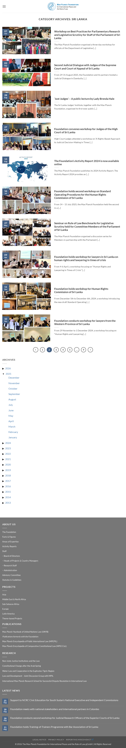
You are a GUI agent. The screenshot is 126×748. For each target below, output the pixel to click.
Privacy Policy (56, 739)
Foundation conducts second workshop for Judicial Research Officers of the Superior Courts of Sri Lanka (64, 717)
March (11, 426)
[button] (4, 6)
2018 (8, 475)
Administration (10, 570)
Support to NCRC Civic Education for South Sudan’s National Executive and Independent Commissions (64, 700)
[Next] (90, 349)
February (13, 431)
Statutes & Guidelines (11, 580)
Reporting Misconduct (78, 739)
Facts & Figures (9, 537)
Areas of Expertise (10, 541)
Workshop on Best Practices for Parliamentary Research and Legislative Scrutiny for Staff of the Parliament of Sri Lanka (87, 35)
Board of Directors (12, 556)
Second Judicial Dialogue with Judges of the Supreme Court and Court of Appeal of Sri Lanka (85, 67)
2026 (8, 368)
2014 (8, 497)
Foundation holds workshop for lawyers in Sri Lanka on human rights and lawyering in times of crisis (86, 258)
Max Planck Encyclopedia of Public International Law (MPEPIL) (29, 641)
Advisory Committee (11, 575)
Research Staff (10, 565)
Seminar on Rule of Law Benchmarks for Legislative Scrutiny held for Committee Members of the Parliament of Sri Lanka (87, 226)
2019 (8, 470)
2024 (8, 442)
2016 (8, 486)
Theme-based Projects (12, 618)
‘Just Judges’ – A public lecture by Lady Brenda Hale (84, 98)
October (12, 388)
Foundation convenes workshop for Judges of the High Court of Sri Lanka (86, 131)
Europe (5, 609)
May (10, 415)
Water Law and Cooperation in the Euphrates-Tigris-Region (28, 671)
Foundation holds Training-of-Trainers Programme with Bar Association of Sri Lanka (54, 726)
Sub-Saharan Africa (10, 604)
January (12, 437)
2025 (8, 373)
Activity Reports (9, 546)
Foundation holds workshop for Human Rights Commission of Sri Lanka (81, 290)
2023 (8, 448)
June (11, 410)
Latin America (8, 613)
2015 (8, 491)
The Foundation (9, 532)
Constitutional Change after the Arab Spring (21, 666)
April (11, 421)
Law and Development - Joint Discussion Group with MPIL (27, 676)
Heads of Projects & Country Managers (21, 560)
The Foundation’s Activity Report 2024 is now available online (86, 162)
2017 (8, 480)
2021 (8, 459)
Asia (4, 594)
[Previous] (35, 349)
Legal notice (39, 739)
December (13, 377)
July (10, 404)
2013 (8, 502)
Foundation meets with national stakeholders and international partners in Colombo (54, 709)
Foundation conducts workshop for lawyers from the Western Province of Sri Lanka (85, 322)
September (14, 393)
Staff (4, 551)
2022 (8, 453)
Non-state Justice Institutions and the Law (21, 661)
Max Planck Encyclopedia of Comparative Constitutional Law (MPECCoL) (34, 646)
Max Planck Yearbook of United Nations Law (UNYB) (25, 632)
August (12, 399)
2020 (8, 464)
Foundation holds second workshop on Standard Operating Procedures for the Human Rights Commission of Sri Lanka (82, 194)
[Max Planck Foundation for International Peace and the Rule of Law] (63, 6)
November (14, 383)
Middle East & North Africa (14, 599)
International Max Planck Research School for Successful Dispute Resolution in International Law (44, 681)
